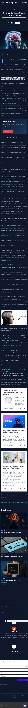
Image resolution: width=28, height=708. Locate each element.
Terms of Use (13, 695)
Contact (18, 695)
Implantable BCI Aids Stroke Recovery (10, 605)
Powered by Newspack (6, 705)
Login (26, 657)
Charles (11, 19)
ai (5, 621)
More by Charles (18, 639)
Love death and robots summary (19, 621)
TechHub (14, 9)
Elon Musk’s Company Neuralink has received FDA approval (13, 609)
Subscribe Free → (8, 131)
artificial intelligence (10, 621)
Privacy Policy (6, 695)
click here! (4, 497)
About (23, 695)
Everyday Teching (12, 2)
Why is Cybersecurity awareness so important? (14, 502)
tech (26, 621)
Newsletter (14, 697)
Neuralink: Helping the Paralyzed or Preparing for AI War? (13, 600)
